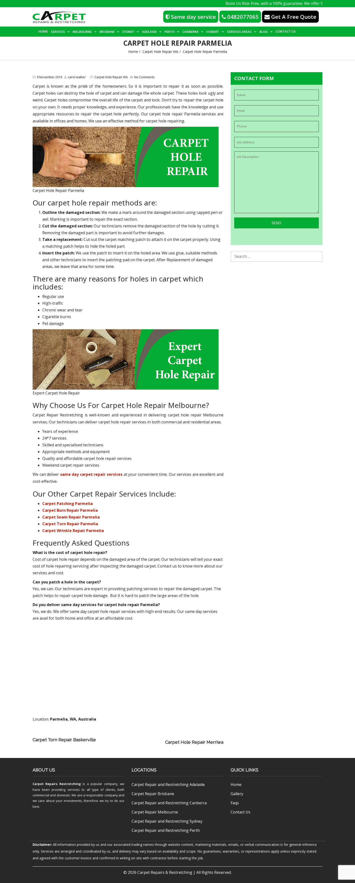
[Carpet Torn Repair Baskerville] (164, 735)
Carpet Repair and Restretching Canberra (169, 803)
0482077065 (242, 16)
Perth (169, 31)
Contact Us (286, 31)
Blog (263, 31)
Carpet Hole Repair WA (160, 51)
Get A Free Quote (293, 16)
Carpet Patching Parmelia (67, 503)
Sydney (128, 31)
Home (43, 31)
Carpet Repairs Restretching (57, 784)
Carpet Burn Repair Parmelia (70, 510)
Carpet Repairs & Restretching (164, 872)
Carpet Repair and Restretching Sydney (167, 821)
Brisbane (106, 31)
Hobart (212, 31)
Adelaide (149, 31)
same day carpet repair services (91, 474)
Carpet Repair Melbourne (155, 812)
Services (58, 31)
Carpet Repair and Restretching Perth (166, 830)
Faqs (235, 803)
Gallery (237, 793)
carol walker (77, 77)
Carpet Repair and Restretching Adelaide (168, 784)
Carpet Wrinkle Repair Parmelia (73, 530)
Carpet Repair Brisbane (153, 793)
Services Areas (239, 31)
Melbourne (82, 31)
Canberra (190, 31)
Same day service (193, 16)
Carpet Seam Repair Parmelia (71, 517)
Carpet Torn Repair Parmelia (70, 523)
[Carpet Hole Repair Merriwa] (131, 742)
